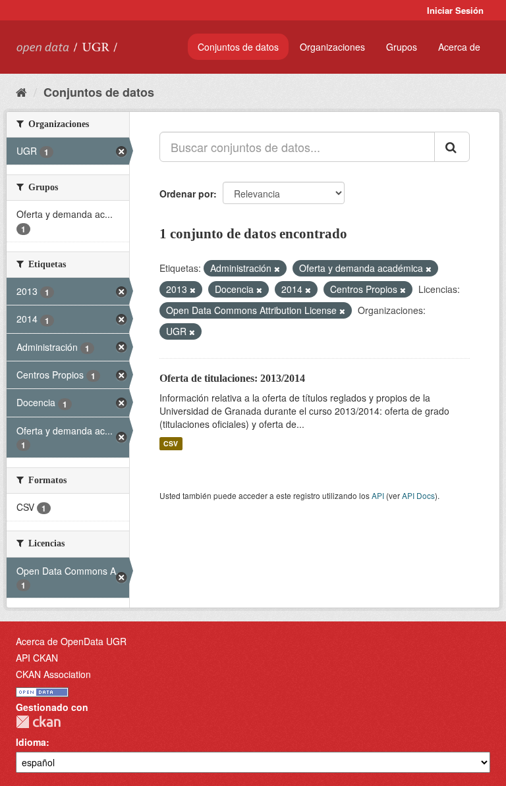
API (378, 495)
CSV (170, 443)
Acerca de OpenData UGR (71, 641)
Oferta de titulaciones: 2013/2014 (232, 378)
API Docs (418, 495)
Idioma (31, 741)
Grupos (401, 46)
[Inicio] (21, 91)
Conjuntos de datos (238, 46)
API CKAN (37, 657)
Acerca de (459, 46)
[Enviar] (452, 147)
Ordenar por (186, 193)
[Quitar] (277, 268)
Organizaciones (332, 46)
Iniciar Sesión (455, 10)
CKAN (38, 722)
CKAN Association (53, 674)
